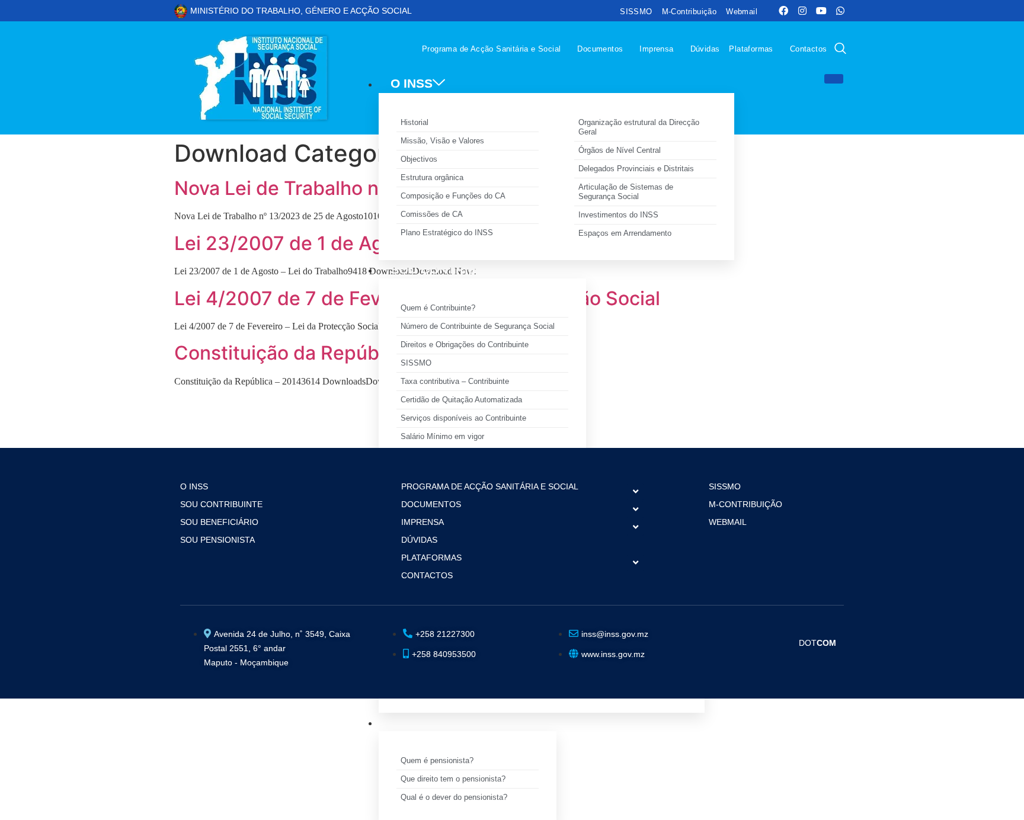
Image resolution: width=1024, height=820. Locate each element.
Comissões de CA (432, 214)
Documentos (600, 48)
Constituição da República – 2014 (324, 352)
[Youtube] (821, 10)
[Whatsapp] (840, 10)
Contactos (808, 48)
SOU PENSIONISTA (447, 722)
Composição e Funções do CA (453, 195)
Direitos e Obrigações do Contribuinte (465, 344)
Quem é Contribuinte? (438, 307)
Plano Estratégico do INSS (447, 232)
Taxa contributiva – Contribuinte (455, 381)
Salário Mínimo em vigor (442, 436)
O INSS (412, 83)
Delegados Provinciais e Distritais (636, 168)
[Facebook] (783, 10)
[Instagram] (802, 10)
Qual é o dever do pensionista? (454, 797)
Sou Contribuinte (221, 504)
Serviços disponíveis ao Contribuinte (463, 418)
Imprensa (656, 48)
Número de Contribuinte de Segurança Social (478, 326)
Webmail (741, 11)
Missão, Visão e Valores (442, 140)
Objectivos (419, 159)
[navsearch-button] (840, 50)
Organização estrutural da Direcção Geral (638, 127)
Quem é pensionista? (437, 760)
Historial (414, 122)
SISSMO (636, 11)
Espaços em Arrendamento (624, 233)
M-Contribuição (689, 11)
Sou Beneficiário (219, 522)
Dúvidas (705, 48)
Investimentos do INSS (618, 214)
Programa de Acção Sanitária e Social (491, 48)
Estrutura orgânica (432, 177)
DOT (817, 643)
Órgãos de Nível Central (619, 150)
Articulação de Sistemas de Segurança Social (625, 191)
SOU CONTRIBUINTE (452, 269)
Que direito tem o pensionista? (453, 778)
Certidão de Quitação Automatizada (461, 399)
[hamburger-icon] (833, 79)
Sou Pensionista (217, 539)
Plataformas (751, 48)
